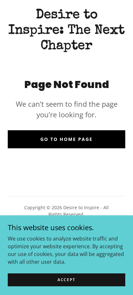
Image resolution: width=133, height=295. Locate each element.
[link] (66, 31)
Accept (66, 279)
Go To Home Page (66, 139)
